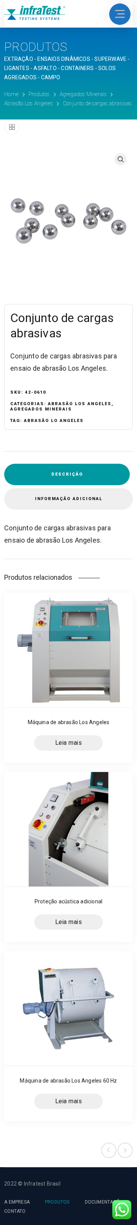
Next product (125, 1150)
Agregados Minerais (83, 94)
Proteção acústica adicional (68, 901)
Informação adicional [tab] (68, 498)
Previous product (108, 1150)
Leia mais (68, 742)
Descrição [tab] (67, 474)
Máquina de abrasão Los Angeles (69, 722)
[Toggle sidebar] (11, 127)
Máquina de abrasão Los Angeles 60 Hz (68, 1081)
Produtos (39, 94)
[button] (121, 159)
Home (11, 94)
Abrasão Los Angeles (28, 103)
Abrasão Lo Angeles (54, 420)
